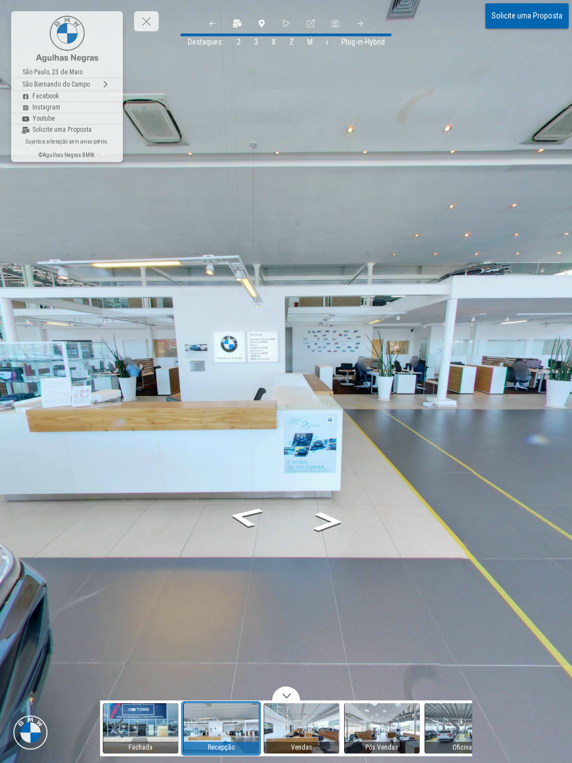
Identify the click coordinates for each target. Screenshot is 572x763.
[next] (454, 728)
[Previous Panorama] (212, 23)
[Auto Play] (286, 23)
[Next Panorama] (359, 23)
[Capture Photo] (335, 23)
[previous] (118, 728)
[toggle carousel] (286, 693)
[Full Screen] (310, 23)
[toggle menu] (146, 21)
